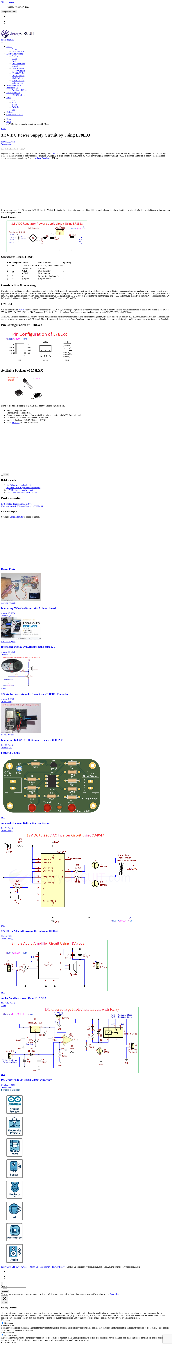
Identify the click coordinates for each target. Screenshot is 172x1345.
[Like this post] (2, 475)
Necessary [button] (5, 1320)
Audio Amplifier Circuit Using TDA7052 (23, 998)
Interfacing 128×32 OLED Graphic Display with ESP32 (32, 740)
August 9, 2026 (7, 699)
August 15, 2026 (8, 613)
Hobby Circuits (18, 71)
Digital (15, 66)
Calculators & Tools (14, 114)
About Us (34, 1267)
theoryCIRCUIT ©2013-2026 (14, 1267)
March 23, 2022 (8, 142)
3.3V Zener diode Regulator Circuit (21, 492)
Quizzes (9, 112)
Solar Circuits (17, 83)
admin (3, 1005)
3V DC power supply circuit (18, 485)
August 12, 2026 (8, 652)
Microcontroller (13, 92)
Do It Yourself (18, 68)
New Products (18, 51)
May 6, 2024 (6, 936)
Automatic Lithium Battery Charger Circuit (25, 823)
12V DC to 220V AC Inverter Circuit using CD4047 (29, 931)
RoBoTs (15, 107)
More (8, 97)
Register (10, 39)
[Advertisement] (81, 185)
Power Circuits (18, 80)
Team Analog (6, 144)
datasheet (15, 422)
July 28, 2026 (7, 745)
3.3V (53, 153)
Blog (14, 109)
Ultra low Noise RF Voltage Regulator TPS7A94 (22, 506)
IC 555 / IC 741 (18, 73)
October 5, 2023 (8, 1085)
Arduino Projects (13, 85)
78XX (21, 310)
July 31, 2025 (7, 828)
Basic (14, 61)
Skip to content (7, 2)
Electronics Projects (14, 54)
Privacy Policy (58, 1267)
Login (3, 39)
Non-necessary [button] (7, 1333)
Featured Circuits (10, 752)
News (14, 49)
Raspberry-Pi (12, 88)
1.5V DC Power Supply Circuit (19, 490)
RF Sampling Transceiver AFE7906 (16, 504)
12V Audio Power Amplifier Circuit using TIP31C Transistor (34, 694)
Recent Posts (8, 569)
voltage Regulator (42, 158)
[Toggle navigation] (2, 42)
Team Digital (6, 616)
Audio (14, 58)
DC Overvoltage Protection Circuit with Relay (26, 1079)
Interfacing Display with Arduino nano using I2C (28, 646)
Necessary (8, 1323)
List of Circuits (18, 75)
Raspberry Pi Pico (19, 90)
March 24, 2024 (8, 1003)
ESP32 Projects (18, 95)
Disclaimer (45, 1267)
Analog (15, 56)
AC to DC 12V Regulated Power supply (23, 487)
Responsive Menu (9, 12)
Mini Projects (17, 78)
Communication (18, 63)
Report (9, 46)
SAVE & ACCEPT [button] (9, 1342)
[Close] (2, 1283)
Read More (114, 1294)
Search (4, 1286)
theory (14, 105)
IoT (13, 100)
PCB (14, 102)
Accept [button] (106, 1294)
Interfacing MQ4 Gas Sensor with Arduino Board (28, 608)
